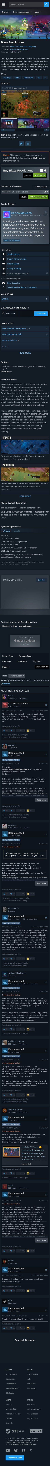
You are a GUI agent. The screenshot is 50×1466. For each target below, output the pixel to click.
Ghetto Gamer (6, 371)
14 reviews (23, 698)
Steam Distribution (13, 1388)
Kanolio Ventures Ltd (19, 49)
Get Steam (31, 1404)
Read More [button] (41, 800)
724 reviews (25, 828)
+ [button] (45, 77)
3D (39, 77)
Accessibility (11, 1409)
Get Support (32, 1414)
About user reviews (9, 626)
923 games (12, 1188)
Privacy (9, 1404)
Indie (17, 77)
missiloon (12, 825)
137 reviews (12, 1263)
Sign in (4, 135)
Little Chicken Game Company (23, 46)
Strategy (7, 77)
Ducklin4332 (13, 908)
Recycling (31, 1388)
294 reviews (24, 1112)
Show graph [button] (40, 667)
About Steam (11, 1374)
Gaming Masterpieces (20, 769)
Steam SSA (10, 1379)
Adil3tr (11, 1260)
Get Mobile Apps (15, 1458)
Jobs (29, 1379)
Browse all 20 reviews (25, 1340)
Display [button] (5, 667)
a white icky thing (16, 1041)
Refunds (9, 1423)
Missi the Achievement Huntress (24, 215)
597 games (12, 698)
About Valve (32, 1374)
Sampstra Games (15, 1109)
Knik (10, 1300)
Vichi (10, 1185)
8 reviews (23, 1044)
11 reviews (12, 1303)
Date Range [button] (22, 661)
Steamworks (11, 1383)
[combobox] (26, 4)
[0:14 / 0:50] (25, 104)
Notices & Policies (13, 1414)
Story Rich (28, 77)
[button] (6, 12)
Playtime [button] (36, 661)
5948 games (12, 828)
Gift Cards (10, 1393)
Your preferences (25, 626)
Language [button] (6, 661)
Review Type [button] (7, 656)
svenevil (11, 745)
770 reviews (12, 748)
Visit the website (9, 340)
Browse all (41, 186)
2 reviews (11, 911)
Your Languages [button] (16, 676)
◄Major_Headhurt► (17, 973)
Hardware (31, 1383)
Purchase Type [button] (25, 656)
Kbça (10, 695)
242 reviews (24, 1188)
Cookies (9, 1418)
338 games (12, 1044)
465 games (12, 1112)
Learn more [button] (41, 313)
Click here (37, 158)
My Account (32, 1418)
